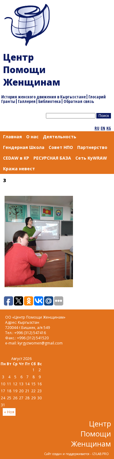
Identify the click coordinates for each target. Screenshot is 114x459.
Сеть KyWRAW (91, 158)
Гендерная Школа (23, 147)
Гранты (8, 101)
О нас (32, 136)
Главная (12, 136)
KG (108, 128)
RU (97, 128)
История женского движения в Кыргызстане (43, 97)
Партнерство (92, 147)
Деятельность (59, 136)
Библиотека (49, 101)
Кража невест (19, 168)
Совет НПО (61, 147)
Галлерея (27, 101)
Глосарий (97, 97)
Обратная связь (79, 101)
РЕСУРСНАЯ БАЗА (52, 158)
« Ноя (9, 412)
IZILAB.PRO (100, 454)
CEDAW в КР (16, 158)
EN (103, 128)
